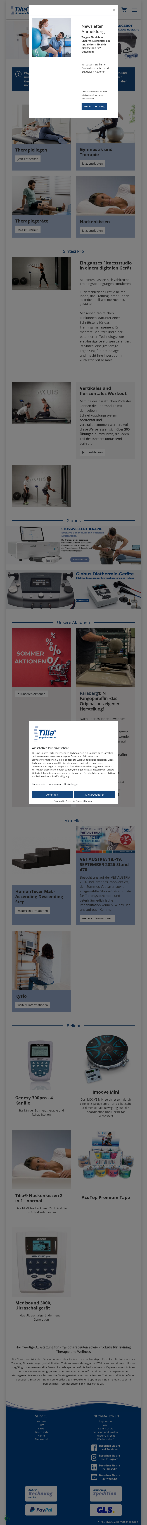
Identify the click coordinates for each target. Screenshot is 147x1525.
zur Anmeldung (94, 106)
